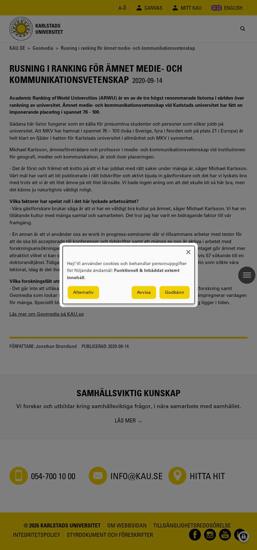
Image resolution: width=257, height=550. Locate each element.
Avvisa (144, 292)
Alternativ (83, 292)
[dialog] (129, 275)
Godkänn (174, 292)
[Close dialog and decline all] (188, 250)
